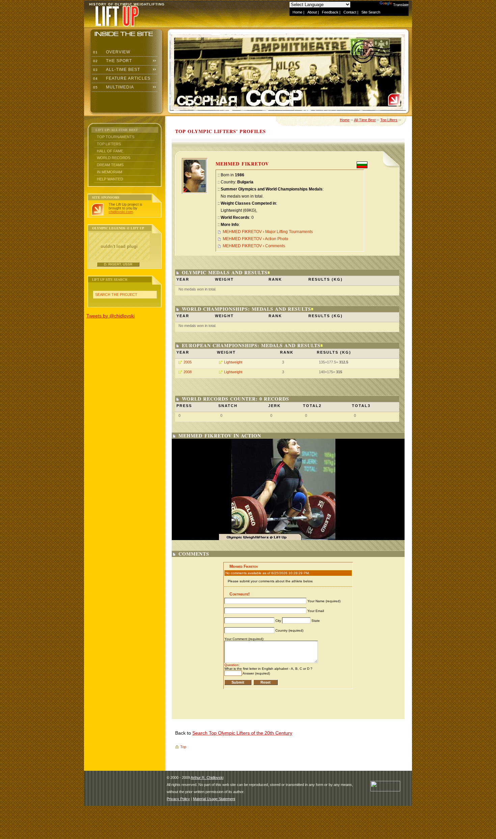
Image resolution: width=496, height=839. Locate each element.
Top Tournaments (115, 137)
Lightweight (233, 362)
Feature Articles (121, 78)
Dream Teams (110, 165)
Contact (349, 12)
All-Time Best (116, 69)
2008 (188, 372)
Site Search (370, 12)
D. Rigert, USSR (118, 264)
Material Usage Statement (214, 799)
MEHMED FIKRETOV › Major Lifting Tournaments (268, 231)
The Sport (112, 60)
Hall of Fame (110, 151)
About (312, 12)
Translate (401, 5)
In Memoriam (109, 172)
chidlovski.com (121, 212)
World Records (113, 158)
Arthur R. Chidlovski (207, 778)
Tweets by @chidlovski (110, 316)
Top (183, 747)
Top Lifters (109, 144)
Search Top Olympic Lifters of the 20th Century (242, 733)
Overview (111, 52)
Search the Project (116, 295)
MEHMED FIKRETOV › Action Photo (255, 238)
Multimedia (113, 87)
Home (297, 12)
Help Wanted (110, 179)
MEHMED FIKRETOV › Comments (254, 246)
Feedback (330, 12)
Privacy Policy (178, 799)
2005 (188, 362)
